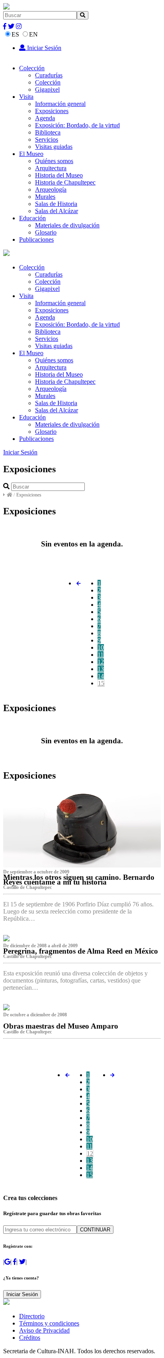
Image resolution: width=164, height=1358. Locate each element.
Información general (60, 103)
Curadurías (48, 75)
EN (33, 34)
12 (101, 661)
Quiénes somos (54, 161)
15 (101, 683)
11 (100, 654)
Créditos (29, 1337)
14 (101, 676)
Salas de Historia (56, 203)
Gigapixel (47, 89)
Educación (32, 218)
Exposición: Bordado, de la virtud (77, 125)
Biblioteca (48, 132)
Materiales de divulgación (67, 225)
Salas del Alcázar (56, 211)
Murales (45, 196)
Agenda (45, 118)
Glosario (46, 232)
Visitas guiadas (53, 146)
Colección (32, 68)
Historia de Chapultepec (65, 182)
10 (101, 647)
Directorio (32, 1316)
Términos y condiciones (49, 1323)
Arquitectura (50, 168)
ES (15, 34)
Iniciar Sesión (43, 47)
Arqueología (50, 189)
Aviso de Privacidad (44, 1330)
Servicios (46, 139)
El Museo (31, 153)
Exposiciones (51, 111)
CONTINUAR (95, 1230)
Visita (26, 96)
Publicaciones (36, 239)
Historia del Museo (59, 175)
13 (101, 669)
